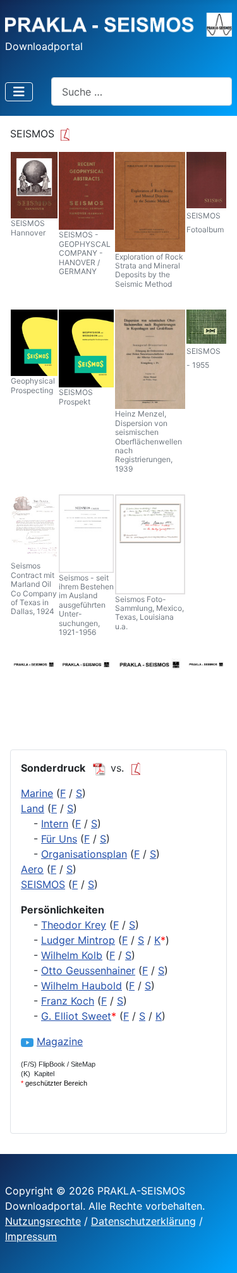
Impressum (31, 1236)
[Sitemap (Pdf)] (99, 768)
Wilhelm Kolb (71, 955)
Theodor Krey (73, 925)
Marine (37, 793)
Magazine (60, 1041)
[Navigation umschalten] (19, 91)
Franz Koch (67, 1000)
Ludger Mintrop (78, 940)
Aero (32, 869)
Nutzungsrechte (43, 1221)
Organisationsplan (84, 854)
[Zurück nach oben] (215, 1249)
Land (32, 808)
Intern (54, 823)
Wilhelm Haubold (81, 985)
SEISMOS (43, 884)
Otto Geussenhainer (88, 970)
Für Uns (59, 838)
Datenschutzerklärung (143, 1221)
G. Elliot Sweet (76, 1016)
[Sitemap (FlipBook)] (137, 768)
